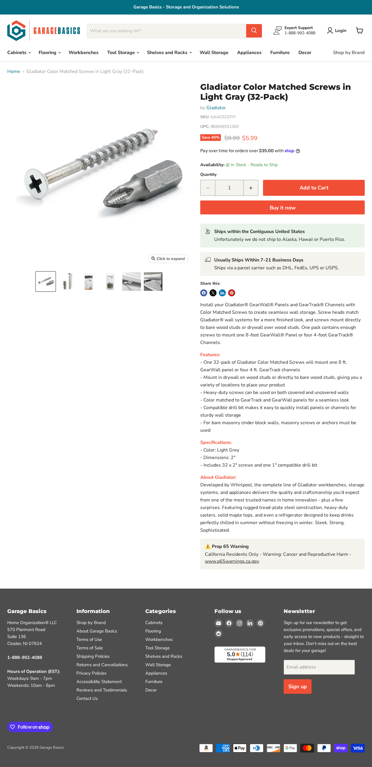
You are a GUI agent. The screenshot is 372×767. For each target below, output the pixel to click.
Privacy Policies (91, 673)
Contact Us (87, 698)
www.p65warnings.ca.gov (232, 561)
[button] (46, 281)
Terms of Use (89, 639)
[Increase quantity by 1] (251, 188)
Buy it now (283, 207)
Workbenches (84, 52)
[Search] (254, 30)
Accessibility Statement (99, 681)
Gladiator (216, 108)
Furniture (280, 52)
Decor (304, 52)
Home (13, 71)
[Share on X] (213, 292)
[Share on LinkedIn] (222, 292)
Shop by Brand (349, 52)
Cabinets (17, 52)
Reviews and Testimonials (101, 690)
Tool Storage (121, 52)
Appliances (249, 52)
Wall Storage (214, 52)
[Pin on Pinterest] (231, 292)
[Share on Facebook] (203, 292)
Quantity (208, 174)
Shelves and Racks (168, 52)
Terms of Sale (89, 648)
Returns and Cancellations (102, 665)
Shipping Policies (93, 656)
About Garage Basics (96, 631)
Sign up (297, 686)
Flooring (48, 52)
